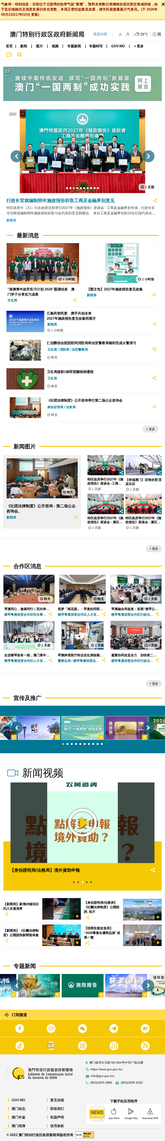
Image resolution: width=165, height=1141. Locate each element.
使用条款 (57, 1126)
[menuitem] (24, 46)
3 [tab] (72, 744)
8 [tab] (93, 744)
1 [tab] (63, 744)
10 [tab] (102, 744)
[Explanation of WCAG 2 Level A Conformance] (84, 1134)
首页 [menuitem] (9, 46)
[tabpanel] (82, 728)
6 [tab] (84, 744)
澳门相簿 (18, 1126)
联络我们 (57, 1108)
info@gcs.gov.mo (102, 1076)
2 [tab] (67, 744)
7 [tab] (89, 744)
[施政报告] (82, 986)
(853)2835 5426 (132, 1082)
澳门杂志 (18, 1108)
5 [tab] (80, 744)
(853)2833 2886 (101, 1082)
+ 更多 (150, 429)
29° (144, 34)
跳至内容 (100, 34)
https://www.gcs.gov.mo (106, 1069)
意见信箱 (57, 1100)
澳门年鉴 (18, 1117)
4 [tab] (76, 744)
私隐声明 (57, 1117)
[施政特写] (126, 986)
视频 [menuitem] (55, 46)
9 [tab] (97, 744)
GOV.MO (18, 1100)
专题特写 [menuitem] (96, 46)
